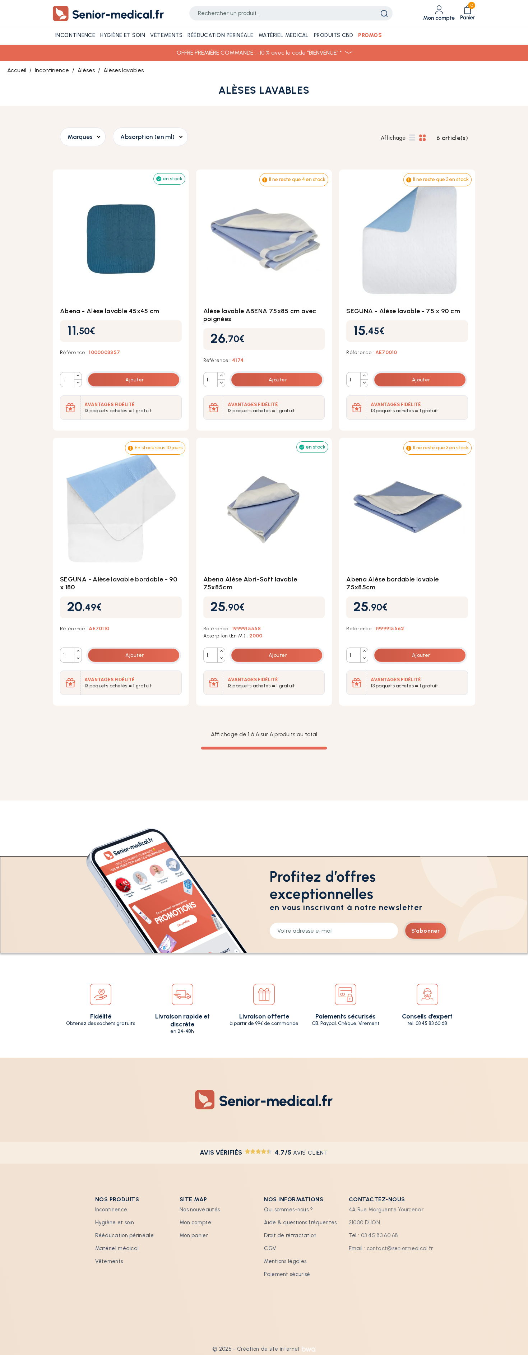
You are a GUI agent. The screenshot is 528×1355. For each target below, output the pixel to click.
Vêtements (109, 1261)
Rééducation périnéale (124, 1235)
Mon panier (194, 1235)
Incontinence (111, 1209)
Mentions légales (285, 1261)
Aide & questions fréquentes (300, 1222)
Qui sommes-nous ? (288, 1209)
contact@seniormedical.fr (400, 1248)
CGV (270, 1248)
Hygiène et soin (114, 1222)
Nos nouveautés (200, 1209)
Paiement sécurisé (287, 1274)
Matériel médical (117, 1248)
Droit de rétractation (290, 1235)
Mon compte (195, 1222)
